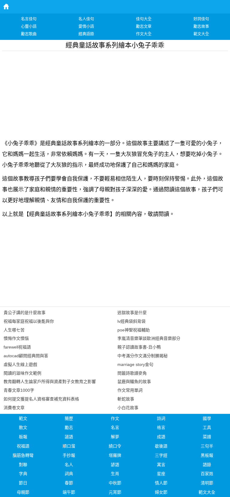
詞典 (69, 473)
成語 (161, 436)
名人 (69, 464)
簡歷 (69, 418)
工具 (207, 427)
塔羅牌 (115, 455)
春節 (69, 483)
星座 (161, 473)
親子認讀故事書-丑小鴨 (139, 347)
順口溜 (69, 446)
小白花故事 (127, 407)
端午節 (69, 492)
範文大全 (207, 492)
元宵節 (115, 492)
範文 (23, 418)
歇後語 (161, 446)
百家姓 (207, 473)
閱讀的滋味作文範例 (22, 373)
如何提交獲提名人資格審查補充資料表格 (41, 399)
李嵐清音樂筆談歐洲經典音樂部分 (148, 338)
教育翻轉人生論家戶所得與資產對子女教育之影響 (50, 381)
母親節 (23, 492)
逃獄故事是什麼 (132, 312)
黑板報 (207, 455)
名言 (115, 427)
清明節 (207, 483)
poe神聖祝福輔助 (133, 330)
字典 (23, 473)
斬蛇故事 (125, 399)
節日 (23, 483)
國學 (207, 418)
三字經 (161, 455)
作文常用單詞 (130, 390)
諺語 (115, 464)
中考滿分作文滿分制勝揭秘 (142, 355)
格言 (161, 427)
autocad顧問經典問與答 (26, 355)
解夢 (115, 436)
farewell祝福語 (17, 347)
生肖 (115, 473)
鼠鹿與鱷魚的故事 (134, 381)
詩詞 (161, 418)
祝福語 (23, 446)
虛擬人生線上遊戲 (20, 364)
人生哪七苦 (14, 330)
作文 (115, 418)
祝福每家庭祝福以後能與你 (29, 321)
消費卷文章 (14, 407)
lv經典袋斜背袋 (131, 321)
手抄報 (69, 455)
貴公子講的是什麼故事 (25, 312)
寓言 (161, 464)
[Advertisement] (115, 93)
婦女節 (161, 492)
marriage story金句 (135, 364)
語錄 (207, 464)
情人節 (161, 483)
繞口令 (115, 446)
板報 (23, 436)
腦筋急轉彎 (23, 455)
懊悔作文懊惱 (16, 338)
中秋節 (115, 483)
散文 (23, 427)
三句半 (207, 446)
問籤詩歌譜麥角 (132, 373)
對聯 (23, 464)
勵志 (69, 427)
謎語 (69, 436)
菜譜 (207, 436)
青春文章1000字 (19, 390)
